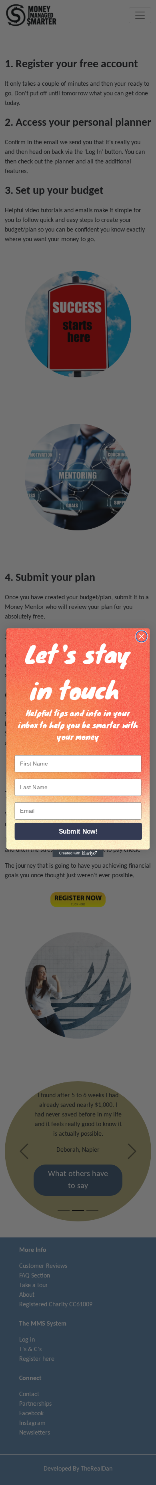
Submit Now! (78, 831)
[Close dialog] (141, 636)
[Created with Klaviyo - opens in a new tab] (77, 853)
